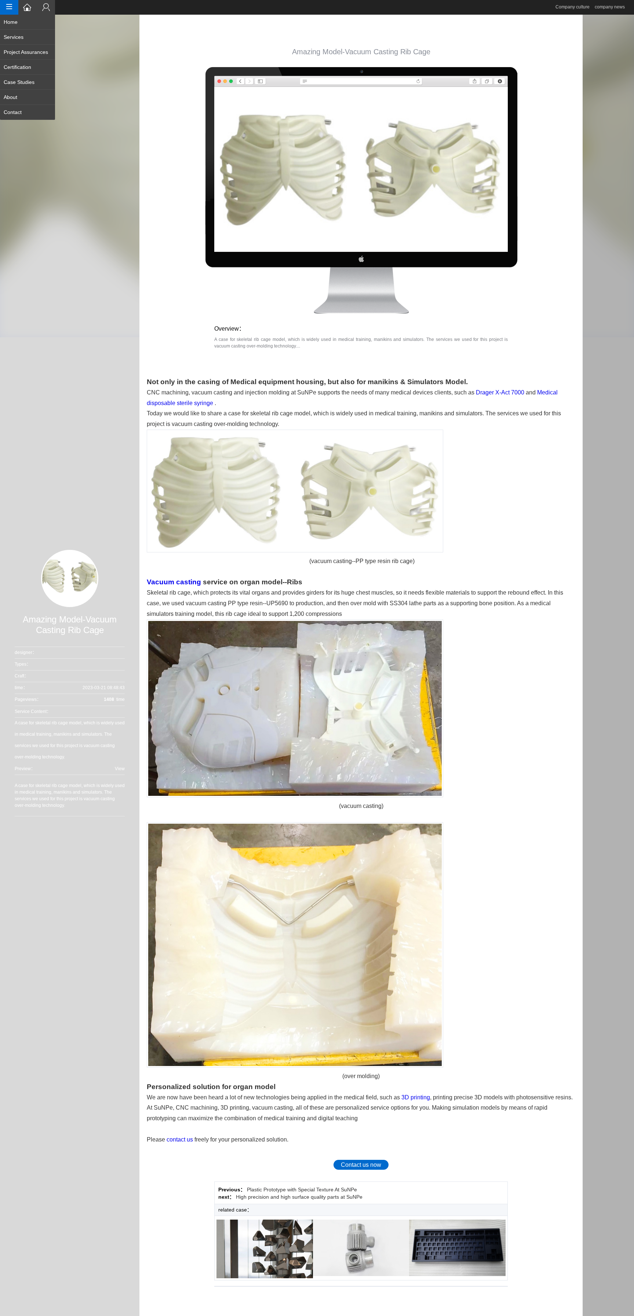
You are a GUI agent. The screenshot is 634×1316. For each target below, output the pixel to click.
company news (610, 7)
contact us (180, 1139)
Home (11, 22)
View (120, 768)
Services (13, 37)
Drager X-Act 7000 (500, 392)
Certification (17, 67)
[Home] (27, 7)
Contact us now (361, 1165)
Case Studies (19, 82)
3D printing (415, 1097)
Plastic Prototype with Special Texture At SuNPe (302, 1189)
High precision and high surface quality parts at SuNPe (299, 1197)
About (10, 97)
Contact (13, 112)
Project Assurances (26, 52)
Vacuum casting (174, 582)
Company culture (572, 7)
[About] (46, 7)
